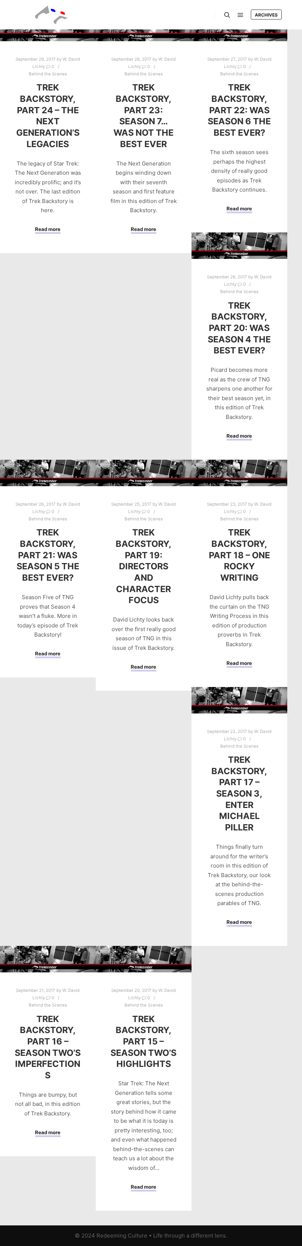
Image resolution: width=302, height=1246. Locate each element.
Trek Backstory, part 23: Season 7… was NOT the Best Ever (143, 115)
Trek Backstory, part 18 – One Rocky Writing (239, 555)
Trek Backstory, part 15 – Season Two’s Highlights (143, 1041)
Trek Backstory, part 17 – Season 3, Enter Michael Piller (239, 793)
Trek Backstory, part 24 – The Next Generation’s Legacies (48, 115)
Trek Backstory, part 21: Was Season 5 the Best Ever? (48, 555)
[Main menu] (240, 15)
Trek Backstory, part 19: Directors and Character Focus (143, 566)
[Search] (227, 15)
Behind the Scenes (48, 73)
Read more (47, 229)
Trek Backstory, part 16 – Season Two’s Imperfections (48, 1047)
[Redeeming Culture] (51, 14)
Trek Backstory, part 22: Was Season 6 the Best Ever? (239, 110)
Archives (266, 15)
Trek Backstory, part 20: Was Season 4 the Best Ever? (239, 328)
